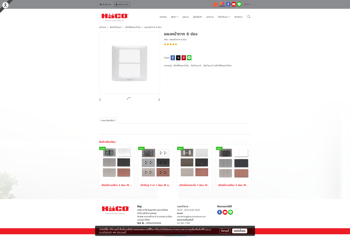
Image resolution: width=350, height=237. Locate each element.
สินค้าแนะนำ (196, 65)
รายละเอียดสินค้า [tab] (108, 120)
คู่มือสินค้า (197, 16)
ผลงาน (186, 16)
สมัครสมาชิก (123, 4)
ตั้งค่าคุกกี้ (225, 231)
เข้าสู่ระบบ (106, 4)
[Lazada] (222, 4)
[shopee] (215, 4)
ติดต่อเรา (238, 16)
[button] (249, 16)
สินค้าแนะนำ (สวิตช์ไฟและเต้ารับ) (217, 65)
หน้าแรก (163, 16)
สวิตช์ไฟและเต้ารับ (181, 65)
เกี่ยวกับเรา (223, 16)
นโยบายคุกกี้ (121, 232)
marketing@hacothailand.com (191, 216)
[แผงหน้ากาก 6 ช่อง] (129, 63)
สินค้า (174, 16)
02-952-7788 (183, 223)
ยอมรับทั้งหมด (239, 231)
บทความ (210, 16)
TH (248, 4)
